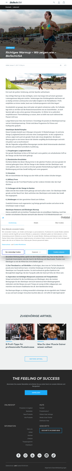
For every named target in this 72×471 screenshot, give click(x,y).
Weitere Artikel (36, 359)
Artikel (30, 432)
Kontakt (42, 408)
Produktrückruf (44, 411)
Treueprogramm (27, 442)
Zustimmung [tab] (12, 223)
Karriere (30, 435)
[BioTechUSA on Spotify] (39, 455)
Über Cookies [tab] (59, 223)
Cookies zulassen (58, 252)
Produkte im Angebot (25, 408)
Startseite (8, 7)
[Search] (54, 2)
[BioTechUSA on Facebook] (18, 455)
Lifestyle (29, 438)
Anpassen (35, 252)
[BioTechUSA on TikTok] (53, 455)
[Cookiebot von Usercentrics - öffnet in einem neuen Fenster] (62, 217)
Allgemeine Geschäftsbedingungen (55, 468)
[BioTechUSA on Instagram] (25, 455)
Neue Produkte (27, 414)
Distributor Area (44, 420)
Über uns (29, 429)
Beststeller (29, 411)
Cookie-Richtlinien (20, 244)
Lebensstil (16, 7)
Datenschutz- (10, 466)
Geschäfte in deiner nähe (51, 430)
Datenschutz (6, 244)
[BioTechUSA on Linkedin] (46, 455)
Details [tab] (36, 223)
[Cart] (64, 2)
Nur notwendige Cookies (13, 252)
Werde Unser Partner (46, 417)
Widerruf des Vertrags (46, 414)
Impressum (29, 445)
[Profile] (59, 2)
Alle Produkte (28, 417)
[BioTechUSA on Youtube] (32, 455)
